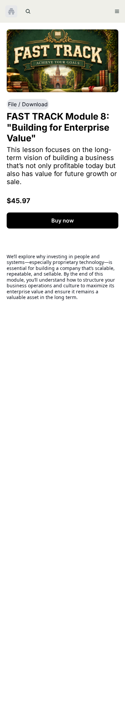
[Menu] (117, 11)
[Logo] (11, 11)
